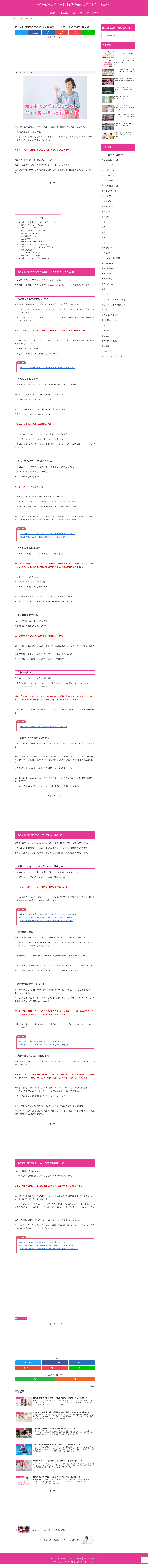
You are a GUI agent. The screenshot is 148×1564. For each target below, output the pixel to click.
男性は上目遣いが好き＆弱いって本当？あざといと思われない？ (46, 921)
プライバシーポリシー (91, 1558)
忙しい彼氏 (106, 294)
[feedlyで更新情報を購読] (35, 1379)
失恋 (103, 243)
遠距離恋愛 (106, 351)
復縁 (103, 289)
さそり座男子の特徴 (110, 160)
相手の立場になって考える (31, 253)
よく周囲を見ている (28, 236)
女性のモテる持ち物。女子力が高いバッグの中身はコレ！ (43, 727)
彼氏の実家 (106, 274)
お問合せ (78, 1558)
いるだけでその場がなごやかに (32, 241)
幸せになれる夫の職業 (111, 258)
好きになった (107, 248)
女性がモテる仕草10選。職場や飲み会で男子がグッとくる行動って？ (48, 1246)
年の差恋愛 (106, 253)
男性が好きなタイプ (110, 315)
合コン (104, 222)
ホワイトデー (107, 181)
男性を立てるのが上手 (29, 233)
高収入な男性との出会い (112, 356)
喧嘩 (103, 238)
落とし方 (105, 336)
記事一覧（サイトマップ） (65, 1558)
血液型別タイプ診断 (110, 341)
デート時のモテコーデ (111, 170)
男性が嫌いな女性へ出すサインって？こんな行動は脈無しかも (45, 1045)
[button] (133, 35)
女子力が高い (26, 239)
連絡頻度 (105, 346)
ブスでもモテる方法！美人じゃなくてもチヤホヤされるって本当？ (47, 534)
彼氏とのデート (108, 269)
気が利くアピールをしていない (32, 225)
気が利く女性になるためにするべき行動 (33, 244)
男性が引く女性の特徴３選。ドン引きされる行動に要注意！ (44, 1042)
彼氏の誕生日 (107, 279)
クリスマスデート (109, 165)
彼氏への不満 (107, 284)
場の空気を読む (27, 250)
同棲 (103, 227)
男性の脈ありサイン (110, 320)
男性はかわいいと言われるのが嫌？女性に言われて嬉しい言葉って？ (48, 914)
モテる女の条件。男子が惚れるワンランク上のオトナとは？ (44, 1242)
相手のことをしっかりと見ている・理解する (37, 247)
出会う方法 (106, 212)
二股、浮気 (106, 196)
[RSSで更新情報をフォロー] (75, 1379)
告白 (103, 232)
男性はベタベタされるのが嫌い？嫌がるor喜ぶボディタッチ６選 (46, 918)
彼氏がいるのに (108, 263)
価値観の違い (107, 206)
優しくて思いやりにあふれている (33, 230)
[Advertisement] (55, 53)
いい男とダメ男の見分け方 (113, 155)
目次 (35, 218)
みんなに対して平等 (28, 228)
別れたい (105, 217)
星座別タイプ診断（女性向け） (114, 300)
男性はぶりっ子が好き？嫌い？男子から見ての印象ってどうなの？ (47, 368)
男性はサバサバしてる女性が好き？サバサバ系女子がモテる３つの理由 (49, 1249)
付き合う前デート (109, 201)
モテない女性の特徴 (110, 186)
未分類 (104, 310)
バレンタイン (107, 175)
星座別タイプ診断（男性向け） (114, 305)
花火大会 (105, 331)
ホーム (52, 1558)
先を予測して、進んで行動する (32, 255)
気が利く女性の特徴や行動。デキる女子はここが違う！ (39, 222)
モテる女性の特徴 (21, 1318)
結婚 (103, 325)
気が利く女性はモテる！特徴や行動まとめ (34, 258)
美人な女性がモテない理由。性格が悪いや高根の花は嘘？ (43, 537)
